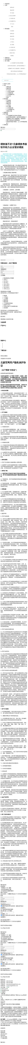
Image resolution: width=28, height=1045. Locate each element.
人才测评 (14, 999)
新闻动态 (7, 995)
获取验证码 (3, 269)
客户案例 (12, 1004)
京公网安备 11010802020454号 (19, 1023)
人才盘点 (19, 1019)
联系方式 (3, 979)
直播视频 (17, 1004)
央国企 (15, 1020)
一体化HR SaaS (8, 999)
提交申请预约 (4, 313)
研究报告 (3, 1004)
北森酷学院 (20, 999)
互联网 (6, 1020)
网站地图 (3, 1025)
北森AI (2, 999)
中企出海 (24, 1019)
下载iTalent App (19, 995)
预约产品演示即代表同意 (11, 312)
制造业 (2, 1020)
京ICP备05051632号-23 (6, 1023)
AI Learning (9, 1019)
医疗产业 (10, 1020)
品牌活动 (12, 995)
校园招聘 (14, 1019)
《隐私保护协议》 (19, 906)
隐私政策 (7, 1025)
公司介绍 (3, 995)
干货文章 (7, 1004)
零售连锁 (19, 1020)
